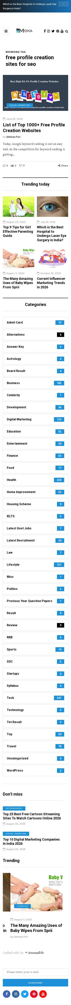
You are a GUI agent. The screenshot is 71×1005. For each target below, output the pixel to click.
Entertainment (14, 808)
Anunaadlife (36, 953)
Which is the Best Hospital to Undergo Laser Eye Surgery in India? (51, 233)
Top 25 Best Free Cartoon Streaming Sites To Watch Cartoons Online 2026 (32, 816)
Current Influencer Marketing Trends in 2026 (51, 283)
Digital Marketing (19, 105)
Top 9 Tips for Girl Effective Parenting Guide (18, 231)
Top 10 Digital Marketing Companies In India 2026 (31, 841)
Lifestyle (14, 906)
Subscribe (35, 982)
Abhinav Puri (13, 136)
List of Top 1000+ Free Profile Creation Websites (34, 127)
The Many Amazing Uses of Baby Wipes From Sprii (18, 283)
